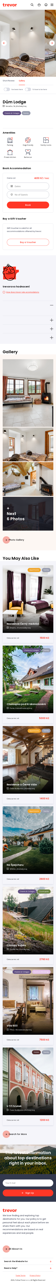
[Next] (52, 43)
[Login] (46, 5)
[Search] (32, 4)
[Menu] (52, 5)
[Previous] (4, 43)
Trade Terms (20, 1275)
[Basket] (39, 4)
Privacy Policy (35, 1275)
